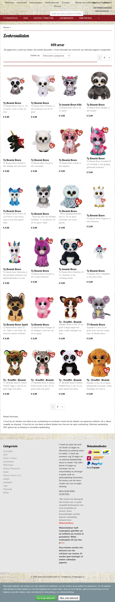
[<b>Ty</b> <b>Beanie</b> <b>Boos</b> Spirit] (15, 307)
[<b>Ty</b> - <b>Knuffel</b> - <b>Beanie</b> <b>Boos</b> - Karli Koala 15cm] (43, 362)
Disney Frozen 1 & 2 (12, 475)
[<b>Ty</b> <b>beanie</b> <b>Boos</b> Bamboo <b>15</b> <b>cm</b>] (71, 252)
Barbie (6, 493)
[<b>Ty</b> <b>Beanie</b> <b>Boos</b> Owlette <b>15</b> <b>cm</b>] (71, 196)
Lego (5, 486)
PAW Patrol (85, 18)
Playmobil (7, 489)
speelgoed (7, 482)
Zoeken (86, 13)
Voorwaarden (35, 2)
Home (6, 27)
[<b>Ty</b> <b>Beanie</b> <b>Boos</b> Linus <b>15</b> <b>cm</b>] (15, 85)
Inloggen (93, 2)
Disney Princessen (11, 468)
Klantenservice (82, 2)
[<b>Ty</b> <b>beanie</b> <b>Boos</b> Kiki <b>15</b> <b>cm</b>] (71, 85)
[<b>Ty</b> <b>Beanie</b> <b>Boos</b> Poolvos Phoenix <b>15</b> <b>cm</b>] (43, 85)
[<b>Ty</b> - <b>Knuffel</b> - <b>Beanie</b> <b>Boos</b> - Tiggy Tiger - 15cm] (15, 362)
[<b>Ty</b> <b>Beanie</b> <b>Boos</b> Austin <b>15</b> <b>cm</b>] (43, 141)
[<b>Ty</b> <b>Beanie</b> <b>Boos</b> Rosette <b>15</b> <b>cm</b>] (43, 252)
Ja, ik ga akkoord (46, 598)
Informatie (22, 2)
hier (62, 543)
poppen (6, 479)
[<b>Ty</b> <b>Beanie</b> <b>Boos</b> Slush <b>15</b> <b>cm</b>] (43, 196)
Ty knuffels (10, 18)
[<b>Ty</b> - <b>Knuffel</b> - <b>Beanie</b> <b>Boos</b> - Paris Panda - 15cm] (71, 362)
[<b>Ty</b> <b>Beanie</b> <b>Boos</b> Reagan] (43, 307)
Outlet (6, 472)
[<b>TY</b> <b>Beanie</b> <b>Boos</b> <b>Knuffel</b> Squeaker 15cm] (99, 307)
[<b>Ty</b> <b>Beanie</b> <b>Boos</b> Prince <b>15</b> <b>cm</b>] (15, 196)
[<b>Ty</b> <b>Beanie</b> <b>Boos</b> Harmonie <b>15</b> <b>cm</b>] (15, 252)
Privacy (57, 6)
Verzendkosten (52, 2)
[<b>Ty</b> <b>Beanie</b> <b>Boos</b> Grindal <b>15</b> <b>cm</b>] (15, 141)
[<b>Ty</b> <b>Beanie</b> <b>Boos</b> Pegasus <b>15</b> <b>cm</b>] (99, 196)
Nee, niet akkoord (69, 598)
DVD (26, 18)
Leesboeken (66, 18)
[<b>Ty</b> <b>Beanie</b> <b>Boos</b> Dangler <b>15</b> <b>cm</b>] (99, 85)
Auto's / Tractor (43, 18)
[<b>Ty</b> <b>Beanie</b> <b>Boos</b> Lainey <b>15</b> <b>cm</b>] (71, 141)
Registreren (106, 2)
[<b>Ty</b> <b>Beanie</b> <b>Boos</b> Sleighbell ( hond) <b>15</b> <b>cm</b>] (99, 252)
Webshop (9, 2)
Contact (65, 2)
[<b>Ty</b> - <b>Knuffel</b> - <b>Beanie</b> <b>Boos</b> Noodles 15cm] (99, 362)
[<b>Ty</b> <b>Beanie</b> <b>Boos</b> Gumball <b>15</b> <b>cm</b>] (99, 141)
